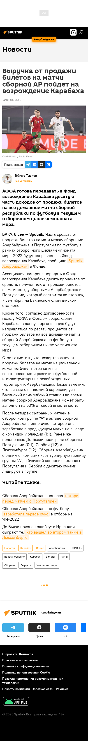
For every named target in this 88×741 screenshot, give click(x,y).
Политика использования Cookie (26, 672)
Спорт (40, 548)
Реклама (62, 689)
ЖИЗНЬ (76, 548)
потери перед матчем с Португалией (40, 498)
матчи (64, 556)
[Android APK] (16, 702)
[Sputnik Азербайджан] (13, 34)
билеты (50, 556)
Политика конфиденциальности (25, 666)
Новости (9, 548)
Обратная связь (43, 689)
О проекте (9, 654)
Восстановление (14, 556)
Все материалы (23, 181)
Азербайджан (57, 548)
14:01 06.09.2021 (14, 100)
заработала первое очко (26, 514)
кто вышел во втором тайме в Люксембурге (42, 534)
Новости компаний (16, 689)
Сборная (9, 565)
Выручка (26, 565)
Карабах (25, 548)
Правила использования (20, 660)
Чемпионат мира (47, 565)
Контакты (26, 654)
